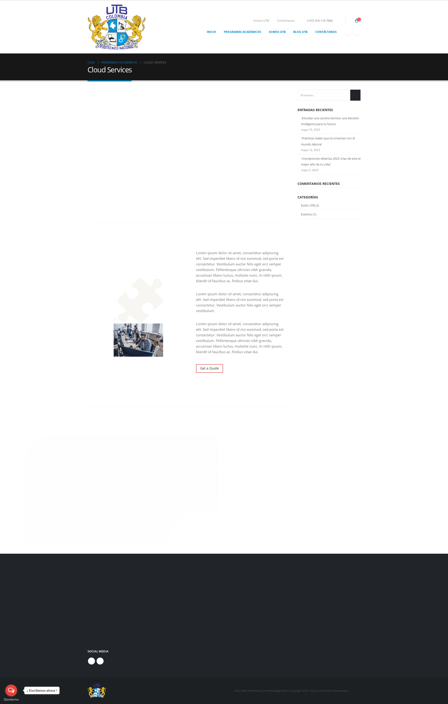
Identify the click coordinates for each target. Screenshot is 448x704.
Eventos (306, 214)
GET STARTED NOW (250, 594)
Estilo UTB (308, 205)
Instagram (100, 661)
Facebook (91, 661)
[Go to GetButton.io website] (11, 699)
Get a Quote (209, 368)
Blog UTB (300, 32)
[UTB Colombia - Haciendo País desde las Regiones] (117, 27)
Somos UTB (261, 21)
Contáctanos (286, 21)
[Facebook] (348, 31)
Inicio (211, 32)
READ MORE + (124, 529)
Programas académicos (242, 32)
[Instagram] (356, 31)
